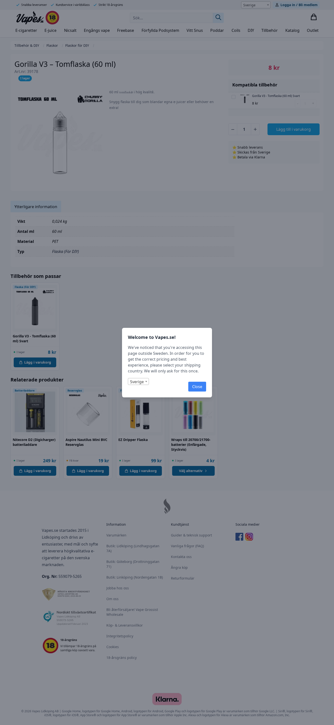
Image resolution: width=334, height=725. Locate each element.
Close (197, 386)
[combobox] (138, 381)
